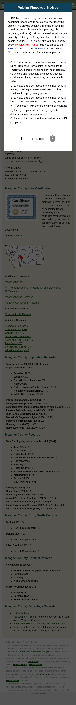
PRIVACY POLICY (18, 48)
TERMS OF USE (44, 48)
